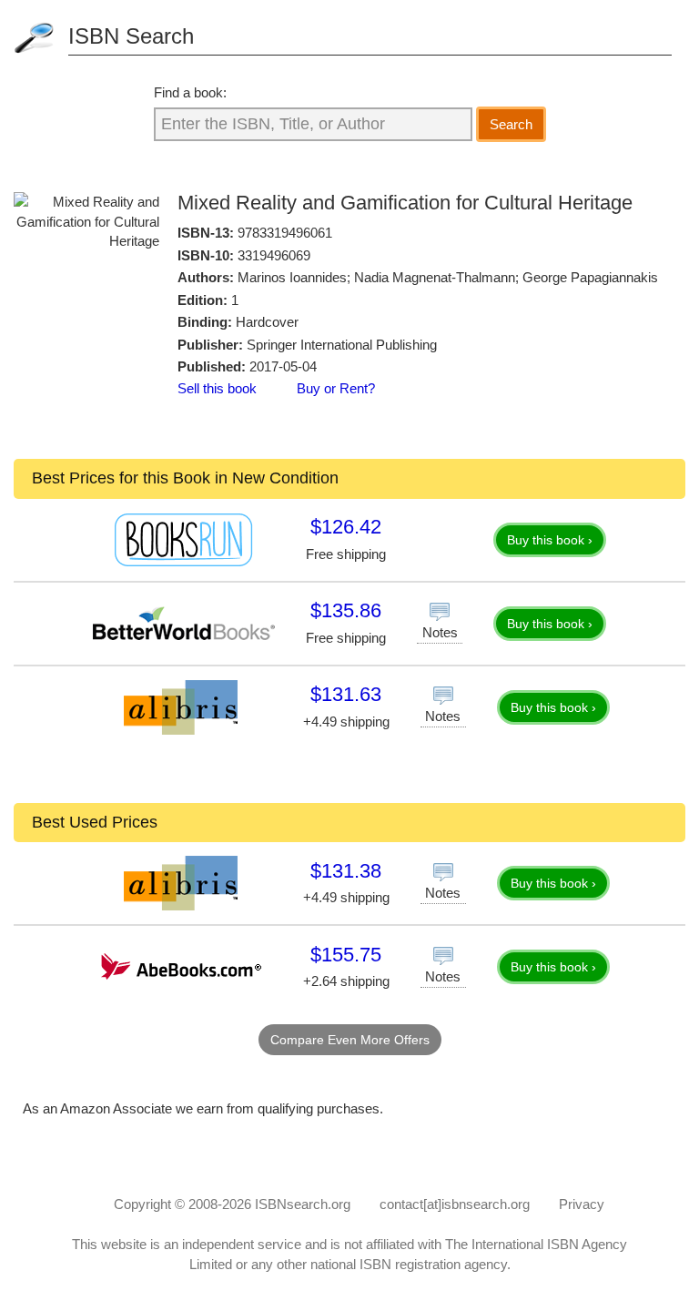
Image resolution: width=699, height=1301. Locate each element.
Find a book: (190, 92)
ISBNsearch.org (302, 1204)
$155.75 (345, 954)
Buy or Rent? (336, 388)
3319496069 (274, 255)
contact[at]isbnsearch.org (455, 1204)
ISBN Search (131, 36)
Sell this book (217, 388)
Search (511, 124)
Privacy (581, 1204)
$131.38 (345, 870)
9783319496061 (285, 232)
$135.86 (345, 610)
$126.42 (345, 526)
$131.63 (345, 694)
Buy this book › (550, 540)
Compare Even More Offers (350, 1039)
